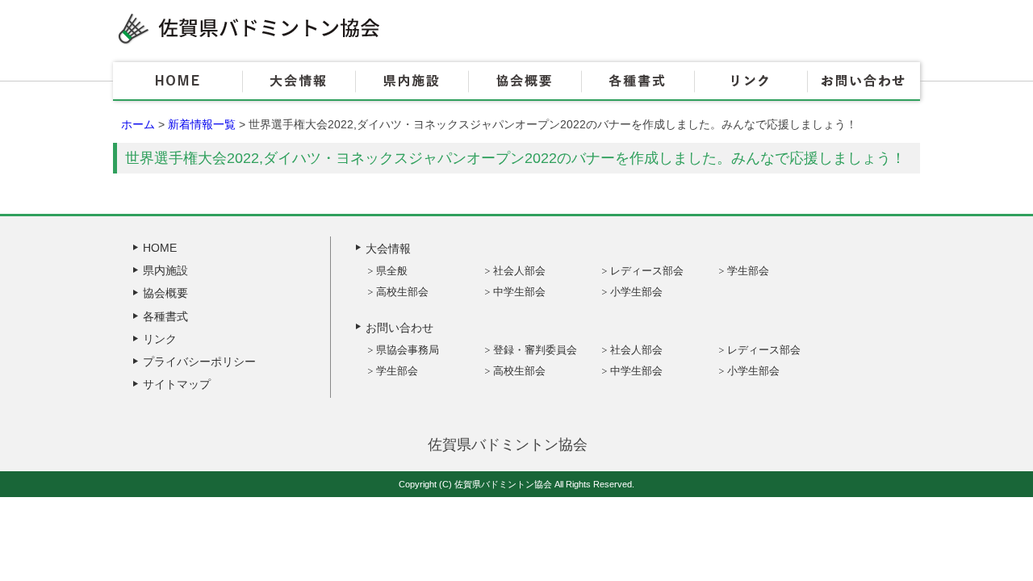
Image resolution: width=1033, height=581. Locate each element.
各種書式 (637, 81)
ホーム (138, 124)
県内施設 (411, 81)
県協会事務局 (407, 350)
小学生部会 (636, 292)
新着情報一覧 (202, 124)
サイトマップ (177, 384)
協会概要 (524, 81)
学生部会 (748, 271)
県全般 (392, 271)
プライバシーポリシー (199, 361)
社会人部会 (519, 271)
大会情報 (298, 81)
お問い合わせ (863, 81)
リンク (750, 81)
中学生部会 (519, 292)
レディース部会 (647, 271)
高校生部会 (402, 292)
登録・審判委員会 (535, 350)
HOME (177, 81)
